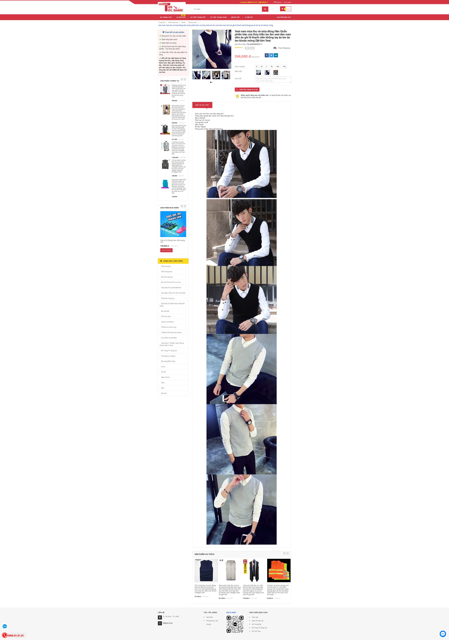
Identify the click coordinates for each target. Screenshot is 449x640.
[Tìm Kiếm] (265, 9)
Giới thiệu (209, 617)
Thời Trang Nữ (199, 17)
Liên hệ (249, 17)
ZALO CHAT (231, 612)
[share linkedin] (276, 55)
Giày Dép (182, 16)
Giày (163, 382)
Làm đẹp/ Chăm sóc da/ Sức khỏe (173, 293)
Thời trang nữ (166, 266)
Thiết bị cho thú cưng (168, 327)
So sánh (288, 2)
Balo (162, 388)
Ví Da (163, 367)
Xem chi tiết (166, 250)
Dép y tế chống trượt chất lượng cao (172, 241)
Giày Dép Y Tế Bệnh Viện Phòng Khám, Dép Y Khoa (172, 344)
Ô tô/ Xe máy (165, 316)
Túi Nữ (163, 372)
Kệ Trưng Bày (256, 624)
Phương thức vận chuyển (212, 622)
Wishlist (278, 2)
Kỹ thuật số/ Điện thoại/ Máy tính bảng (172, 304)
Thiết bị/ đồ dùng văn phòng (171, 332)
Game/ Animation (167, 322)
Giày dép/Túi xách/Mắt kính (171, 288)
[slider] (239, 47)
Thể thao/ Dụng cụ (167, 298)
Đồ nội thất (165, 311)
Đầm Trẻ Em (165, 377)
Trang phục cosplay (168, 356)
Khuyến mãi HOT (284, 17)
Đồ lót (183, 22)
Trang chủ (167, 17)
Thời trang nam (173, 22)
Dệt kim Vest (192, 22)
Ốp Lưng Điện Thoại (168, 361)
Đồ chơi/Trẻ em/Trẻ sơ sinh (171, 282)
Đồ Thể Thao (256, 631)
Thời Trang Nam (219, 17)
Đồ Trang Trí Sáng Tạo (169, 350)
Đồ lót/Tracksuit (167, 277)
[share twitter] (271, 55)
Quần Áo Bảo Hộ (257, 621)
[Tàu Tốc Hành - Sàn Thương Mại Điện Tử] (172, 7)
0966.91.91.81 (168, 623)
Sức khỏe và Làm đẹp (169, 338)
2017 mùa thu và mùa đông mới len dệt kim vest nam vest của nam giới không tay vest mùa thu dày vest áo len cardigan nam (205, 589)
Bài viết (236, 17)
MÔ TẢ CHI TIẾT (202, 105)
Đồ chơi (164, 393)
